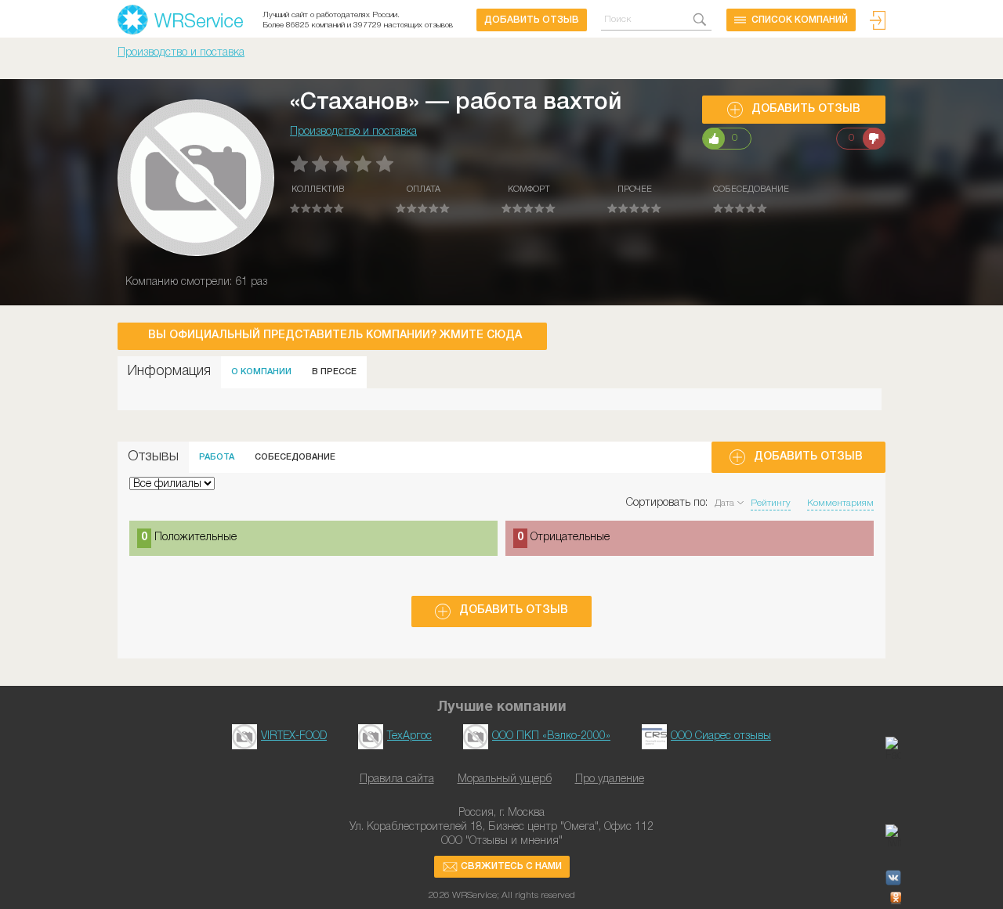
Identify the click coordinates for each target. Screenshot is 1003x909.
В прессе (334, 372)
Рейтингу (771, 503)
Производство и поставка (181, 53)
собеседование (295, 457)
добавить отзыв (531, 20)
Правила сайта (397, 779)
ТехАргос (409, 736)
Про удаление (609, 779)
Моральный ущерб (505, 779)
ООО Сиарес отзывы (721, 736)
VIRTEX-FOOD (294, 736)
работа (216, 457)
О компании (261, 372)
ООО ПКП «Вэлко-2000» (551, 736)
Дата (724, 503)
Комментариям (840, 503)
